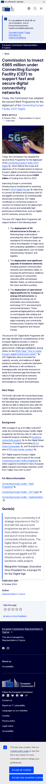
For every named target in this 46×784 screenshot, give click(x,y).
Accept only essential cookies (27, 777)
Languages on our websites (14, 710)
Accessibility (8, 666)
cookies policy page (19, 751)
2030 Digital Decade (20, 189)
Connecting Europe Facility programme (20, 460)
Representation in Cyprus (13, 594)
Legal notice (7, 726)
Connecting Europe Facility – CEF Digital (20, 492)
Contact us (7, 700)
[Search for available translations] (9, 166)
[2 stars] (7, 609)
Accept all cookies (21, 769)
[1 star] (5, 609)
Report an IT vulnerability (13, 705)
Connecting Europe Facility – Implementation (22, 497)
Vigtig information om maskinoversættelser (19, 35)
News (7, 53)
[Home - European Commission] (8, 8)
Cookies (6, 715)
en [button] (29, 8)
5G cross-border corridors (21, 449)
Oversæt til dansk (16, 32)
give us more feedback (16, 616)
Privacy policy (8, 721)
